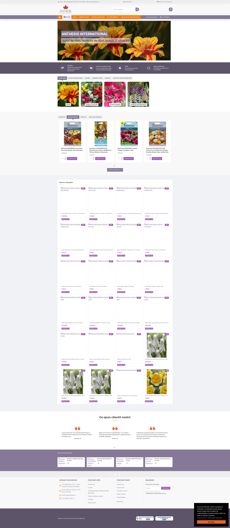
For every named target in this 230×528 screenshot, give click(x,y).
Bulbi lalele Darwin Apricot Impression (155, 250)
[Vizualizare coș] (170, 9)
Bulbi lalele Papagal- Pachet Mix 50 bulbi (128, 322)
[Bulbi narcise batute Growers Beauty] (128, 381)
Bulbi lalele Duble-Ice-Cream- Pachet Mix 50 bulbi (73, 213)
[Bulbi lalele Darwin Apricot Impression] (156, 235)
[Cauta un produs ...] (137, 9)
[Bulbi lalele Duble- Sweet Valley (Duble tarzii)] (128, 199)
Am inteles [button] (211, 522)
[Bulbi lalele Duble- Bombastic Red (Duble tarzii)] (73, 235)
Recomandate (73, 117)
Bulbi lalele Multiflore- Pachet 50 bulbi (99, 322)
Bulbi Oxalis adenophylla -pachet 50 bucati (157, 322)
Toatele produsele (114, 170)
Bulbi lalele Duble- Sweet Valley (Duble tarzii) (129, 213)
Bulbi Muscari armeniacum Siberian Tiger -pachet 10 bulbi (101, 395)
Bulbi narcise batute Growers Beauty (127, 395)
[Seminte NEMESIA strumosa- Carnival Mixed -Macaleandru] (72, 133)
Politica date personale (214, 517)
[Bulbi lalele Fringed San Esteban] (101, 272)
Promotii (62, 117)
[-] (65, 159)
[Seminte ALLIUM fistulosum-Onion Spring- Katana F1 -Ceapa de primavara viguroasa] (149, 461)
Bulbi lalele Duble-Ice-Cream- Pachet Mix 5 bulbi (101, 213)
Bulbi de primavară (75, 78)
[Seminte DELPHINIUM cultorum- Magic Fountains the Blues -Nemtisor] (91, 462)
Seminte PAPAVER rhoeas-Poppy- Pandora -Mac (127, 149)
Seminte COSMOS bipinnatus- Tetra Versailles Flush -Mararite (75, 458)
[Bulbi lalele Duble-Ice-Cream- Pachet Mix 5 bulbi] (101, 199)
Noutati (83, 117)
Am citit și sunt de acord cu (156, 492)
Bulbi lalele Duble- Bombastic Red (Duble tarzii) (73, 250)
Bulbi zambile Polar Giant (124, 359)
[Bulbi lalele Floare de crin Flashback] (73, 272)
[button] (72, 158)
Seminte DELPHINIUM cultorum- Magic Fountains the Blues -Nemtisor (105, 458)
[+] (65, 158)
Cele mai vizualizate (65, 453)
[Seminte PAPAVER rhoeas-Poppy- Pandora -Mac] (129, 133)
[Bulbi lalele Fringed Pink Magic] (128, 272)
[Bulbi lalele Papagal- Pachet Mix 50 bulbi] (128, 308)
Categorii (62, 78)
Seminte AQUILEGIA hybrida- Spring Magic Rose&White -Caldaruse (134, 458)
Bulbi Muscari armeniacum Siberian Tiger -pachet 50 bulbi (73, 395)
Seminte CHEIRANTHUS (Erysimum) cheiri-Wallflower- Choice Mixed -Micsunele (100, 150)
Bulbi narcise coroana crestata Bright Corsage (157, 395)
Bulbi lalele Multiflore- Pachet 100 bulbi (72, 322)
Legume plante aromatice (122, 78)
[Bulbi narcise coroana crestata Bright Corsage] (156, 381)
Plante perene (115, 104)
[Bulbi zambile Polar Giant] (128, 345)
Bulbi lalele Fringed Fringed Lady (154, 286)
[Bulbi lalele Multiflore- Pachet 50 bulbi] (101, 308)
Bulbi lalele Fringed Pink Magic (125, 286)
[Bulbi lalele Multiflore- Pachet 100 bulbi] (73, 308)
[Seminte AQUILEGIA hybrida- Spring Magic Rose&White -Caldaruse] (120, 462)
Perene (107, 78)
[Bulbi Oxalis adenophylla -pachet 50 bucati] (156, 308)
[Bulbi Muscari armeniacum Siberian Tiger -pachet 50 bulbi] (73, 381)
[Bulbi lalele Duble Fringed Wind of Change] (128, 235)
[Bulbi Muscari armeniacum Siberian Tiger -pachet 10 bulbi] (101, 381)
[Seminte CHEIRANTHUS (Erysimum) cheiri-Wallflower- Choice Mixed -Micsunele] (100, 133)
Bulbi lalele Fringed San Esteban (98, 286)
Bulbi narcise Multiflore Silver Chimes (99, 359)
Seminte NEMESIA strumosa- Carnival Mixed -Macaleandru (72, 149)
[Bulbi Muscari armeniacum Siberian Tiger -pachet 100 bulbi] (156, 345)
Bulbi (68, 104)
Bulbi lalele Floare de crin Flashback (71, 286)
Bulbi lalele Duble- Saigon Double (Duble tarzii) (157, 213)
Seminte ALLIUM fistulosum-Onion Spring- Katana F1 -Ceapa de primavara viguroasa (163, 458)
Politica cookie (201, 517)
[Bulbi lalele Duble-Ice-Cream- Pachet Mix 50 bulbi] (73, 199)
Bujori (87, 78)
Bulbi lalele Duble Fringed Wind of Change (128, 250)
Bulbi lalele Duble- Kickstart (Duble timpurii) (101, 250)
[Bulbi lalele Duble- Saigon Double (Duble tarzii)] (156, 199)
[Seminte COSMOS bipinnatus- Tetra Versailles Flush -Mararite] (61, 461)
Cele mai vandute (95, 117)
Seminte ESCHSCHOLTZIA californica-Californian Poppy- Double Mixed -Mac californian (157, 150)
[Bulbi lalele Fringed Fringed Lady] (156, 272)
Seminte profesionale (138, 104)
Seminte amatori (91, 104)
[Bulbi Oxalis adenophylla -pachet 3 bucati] (73, 345)
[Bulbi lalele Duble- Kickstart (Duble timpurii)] (101, 235)
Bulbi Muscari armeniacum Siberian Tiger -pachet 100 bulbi (157, 359)
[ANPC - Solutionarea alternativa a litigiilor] (145, 518)
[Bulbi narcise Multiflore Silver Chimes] (101, 345)
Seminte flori (97, 78)
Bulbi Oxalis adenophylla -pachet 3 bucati (72, 359)
